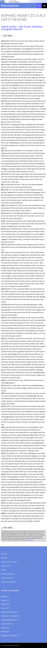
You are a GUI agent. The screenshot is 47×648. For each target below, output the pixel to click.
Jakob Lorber (9, 26)
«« (2, 35)
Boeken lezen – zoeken (9, 562)
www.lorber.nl (29, 539)
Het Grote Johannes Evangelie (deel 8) (22, 28)
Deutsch (4, 604)
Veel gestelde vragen (8, 582)
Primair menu (44, 5)
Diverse (3, 608)
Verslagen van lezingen (9, 635)
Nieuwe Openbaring (10, 5)
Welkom (4, 554)
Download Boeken (7, 574)
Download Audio (7, 578)
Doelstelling (5, 566)
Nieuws (3, 628)
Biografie (4, 596)
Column (3, 600)
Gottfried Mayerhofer (8, 620)
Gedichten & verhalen (8, 616)
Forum (3, 570)
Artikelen (4, 558)
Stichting (4, 631)
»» (13, 35)
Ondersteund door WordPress (10, 645)
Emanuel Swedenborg (8, 612)
